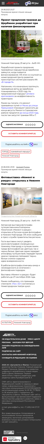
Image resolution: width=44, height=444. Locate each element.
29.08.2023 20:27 (7, 10)
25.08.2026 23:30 (7, 167)
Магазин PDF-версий (23, 342)
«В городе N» (7, 82)
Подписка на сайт (11, 351)
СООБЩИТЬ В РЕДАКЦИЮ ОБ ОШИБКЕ (19, 358)
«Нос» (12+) (16, 284)
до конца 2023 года (29, 113)
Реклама (6, 342)
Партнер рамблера (22, 432)
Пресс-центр (34, 339)
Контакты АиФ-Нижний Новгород (19, 354)
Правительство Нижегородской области (19, 216)
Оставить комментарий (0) (22, 134)
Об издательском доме (14, 339)
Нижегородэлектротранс (12, 59)
